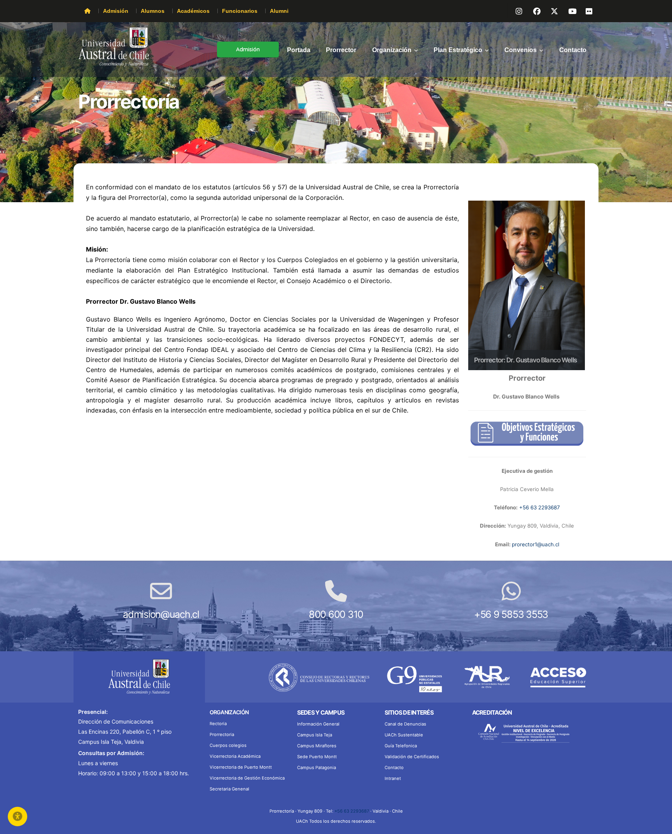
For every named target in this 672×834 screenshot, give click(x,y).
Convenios (520, 50)
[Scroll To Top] (658, 825)
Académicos (193, 11)
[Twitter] (550, 10)
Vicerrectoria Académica (235, 756)
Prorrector (341, 50)
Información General (318, 724)
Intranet (393, 778)
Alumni (279, 11)
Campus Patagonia (316, 767)
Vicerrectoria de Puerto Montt (241, 767)
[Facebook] (533, 10)
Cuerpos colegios (228, 745)
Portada (298, 50)
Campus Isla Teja (314, 735)
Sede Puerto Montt (317, 756)
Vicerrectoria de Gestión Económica (247, 778)
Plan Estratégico (458, 50)
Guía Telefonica (401, 745)
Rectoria (218, 723)
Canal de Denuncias (405, 724)
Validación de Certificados (412, 756)
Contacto (572, 50)
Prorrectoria (222, 734)
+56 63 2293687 (539, 507)
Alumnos (152, 11)
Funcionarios (239, 11)
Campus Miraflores (316, 745)
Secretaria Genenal (229, 789)
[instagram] (515, 10)
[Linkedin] (568, 10)
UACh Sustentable (404, 735)
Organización (391, 50)
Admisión (115, 11)
